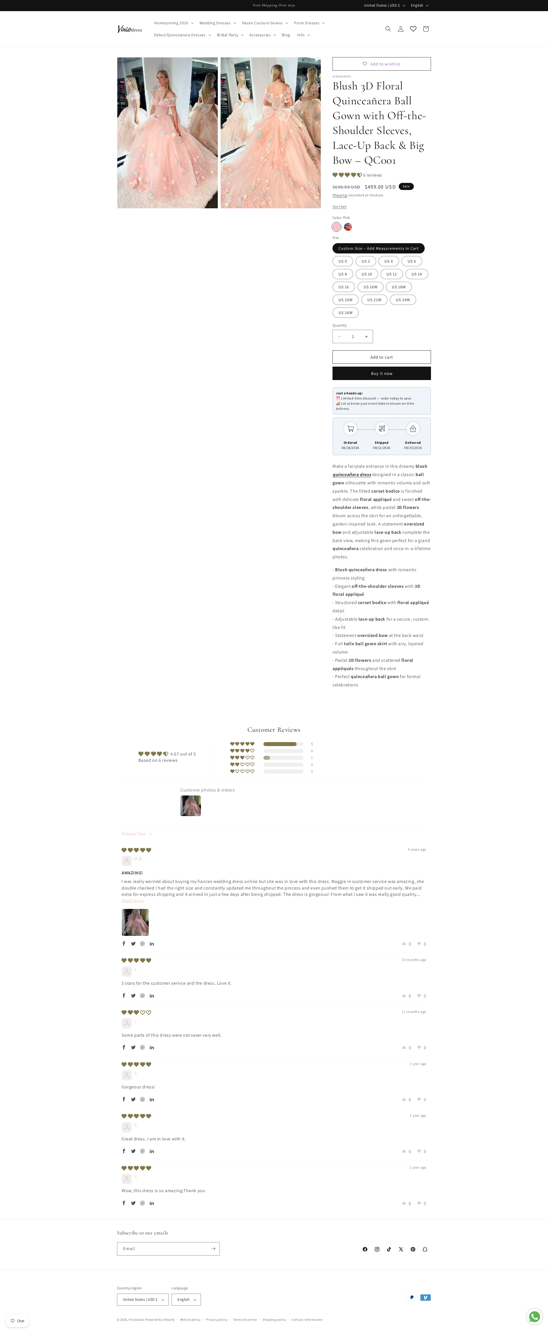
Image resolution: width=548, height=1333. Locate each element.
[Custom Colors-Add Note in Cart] (348, 227)
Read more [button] (133, 901)
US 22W (374, 299)
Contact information (307, 1320)
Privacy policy (216, 1320)
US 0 (343, 261)
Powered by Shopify (160, 1320)
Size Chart (339, 206)
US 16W (371, 286)
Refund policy (190, 1320)
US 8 (343, 274)
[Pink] (337, 227)
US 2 (366, 261)
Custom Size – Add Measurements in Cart (379, 248)
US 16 (344, 286)
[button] (173, 23)
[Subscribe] (213, 1248)
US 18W (399, 286)
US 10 (367, 274)
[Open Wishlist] (413, 29)
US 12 (391, 274)
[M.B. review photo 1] (135, 922)
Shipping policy (274, 1320)
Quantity (340, 325)
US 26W (346, 312)
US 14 (417, 274)
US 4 (388, 261)
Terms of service (245, 1320)
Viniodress (137, 1320)
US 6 (412, 261)
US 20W (346, 299)
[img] (136, 850)
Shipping (340, 195)
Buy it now (382, 373)
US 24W (403, 299)
